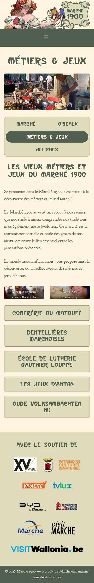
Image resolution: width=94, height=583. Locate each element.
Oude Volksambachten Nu (47, 406)
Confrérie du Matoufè (47, 313)
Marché (26, 124)
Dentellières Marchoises (47, 335)
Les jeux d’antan (47, 384)
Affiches (47, 149)
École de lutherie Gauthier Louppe (47, 361)
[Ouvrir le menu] (47, 38)
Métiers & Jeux (47, 137)
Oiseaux (68, 124)
